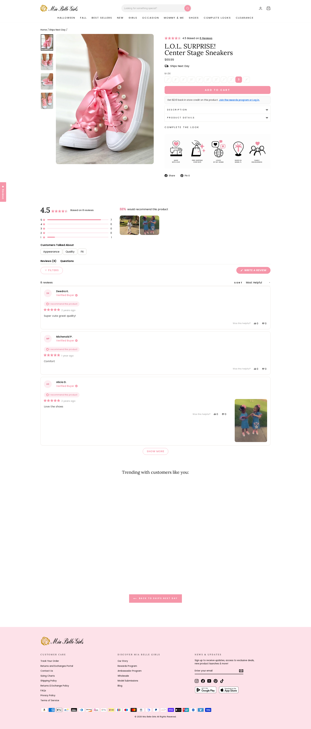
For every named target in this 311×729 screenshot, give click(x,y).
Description (177, 109)
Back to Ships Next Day (158, 598)
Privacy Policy (47, 695)
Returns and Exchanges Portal (56, 666)
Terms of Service (49, 700)
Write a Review (257, 271)
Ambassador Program (130, 670)
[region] (140, 225)
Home (43, 29)
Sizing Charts (47, 675)
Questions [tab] (67, 261)
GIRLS (133, 17)
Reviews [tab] (48, 261)
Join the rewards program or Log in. (239, 100)
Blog (120, 685)
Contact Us (46, 670)
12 (208, 79)
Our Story (123, 661)
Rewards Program (127, 666)
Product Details (181, 117)
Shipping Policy (48, 680)
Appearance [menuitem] (51, 252)
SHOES (194, 17)
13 (216, 79)
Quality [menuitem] (70, 252)
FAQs (43, 690)
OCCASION (150, 17)
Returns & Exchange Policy (54, 685)
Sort (239, 282)
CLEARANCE (245, 17)
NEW (120, 17)
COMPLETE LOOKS (217, 17)
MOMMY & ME (174, 17)
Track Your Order (49, 661)
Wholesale (123, 675)
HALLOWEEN (66, 17)
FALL (83, 17)
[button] (173, 38)
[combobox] (156, 8)
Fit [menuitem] (82, 252)
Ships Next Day (57, 29)
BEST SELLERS (102, 17)
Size (168, 73)
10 (191, 79)
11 (199, 79)
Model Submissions (128, 680)
